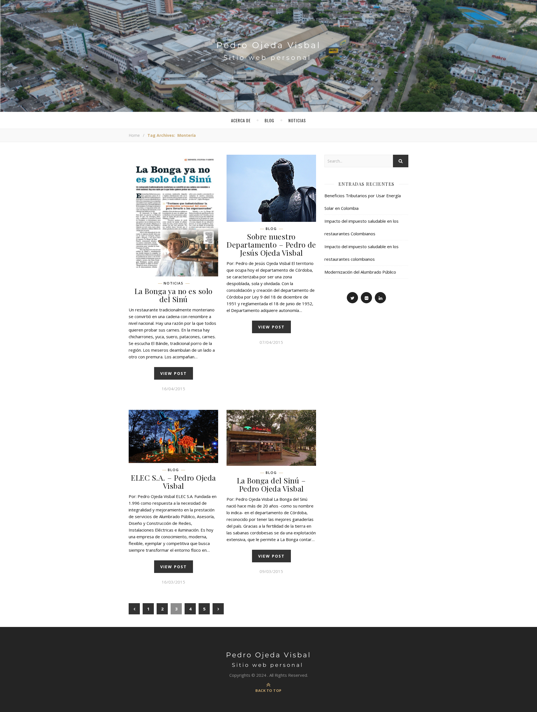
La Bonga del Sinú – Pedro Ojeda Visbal (271, 484)
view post (173, 373)
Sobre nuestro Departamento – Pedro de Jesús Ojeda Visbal (271, 244)
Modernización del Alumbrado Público (360, 272)
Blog (269, 120)
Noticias (297, 120)
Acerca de (241, 120)
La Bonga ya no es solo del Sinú (174, 295)
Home (134, 135)
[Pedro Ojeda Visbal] (268, 45)
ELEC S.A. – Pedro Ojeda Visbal (173, 482)
